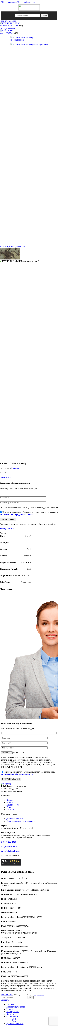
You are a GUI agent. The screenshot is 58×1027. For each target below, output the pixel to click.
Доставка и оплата (14, 819)
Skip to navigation (9, 2)
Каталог (10, 800)
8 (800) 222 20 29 (8, 842)
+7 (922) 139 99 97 (9, 846)
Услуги (9, 802)
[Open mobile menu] (12, 15)
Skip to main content (26, 2)
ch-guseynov (39, 995)
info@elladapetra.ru (10, 851)
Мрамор (12, 21)
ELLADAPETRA (7, 995)
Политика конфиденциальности (21, 821)
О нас (9, 807)
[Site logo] (29, 10)
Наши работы (12, 805)
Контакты (11, 809)
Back (14, 1019)
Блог (14, 1021)
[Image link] (6, 784)
